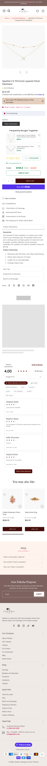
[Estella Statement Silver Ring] (12, 499)
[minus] (4, 181)
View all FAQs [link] (23, 551)
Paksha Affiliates (8, 715)
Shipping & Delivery (9, 705)
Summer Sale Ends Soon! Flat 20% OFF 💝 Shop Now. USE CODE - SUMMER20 (23, 3)
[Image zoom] (23, 46)
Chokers (5, 683)
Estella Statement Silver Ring (11, 513)
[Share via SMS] (33, 285)
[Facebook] (13, 625)
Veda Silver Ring (31, 512)
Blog (3, 655)
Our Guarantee (7, 652)
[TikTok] (28, 625)
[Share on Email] (28, 285)
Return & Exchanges (9, 701)
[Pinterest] (18, 625)
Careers (5, 645)
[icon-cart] (42, 11)
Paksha (17, 762)
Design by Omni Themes (29, 762)
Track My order (7, 694)
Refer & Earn (6, 711)
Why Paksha (6, 642)
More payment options (23, 192)
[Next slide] (26, 72)
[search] (8, 11)
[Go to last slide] (20, 72)
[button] (32, 158)
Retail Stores (6, 659)
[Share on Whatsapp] (23, 285)
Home (7, 18)
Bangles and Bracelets (10, 673)
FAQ (3, 698)
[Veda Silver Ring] (34, 499)
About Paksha (7, 638)
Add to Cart (23, 173)
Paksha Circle (7, 708)
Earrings (5, 670)
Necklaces (6, 680)
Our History (6, 648)
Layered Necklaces (19, 18)
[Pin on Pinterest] (18, 285)
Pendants (5, 677)
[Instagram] (23, 625)
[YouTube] (33, 625)
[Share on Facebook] (9, 285)
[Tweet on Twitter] (14, 285)
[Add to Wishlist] (4, 494)
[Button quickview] (20, 506)
